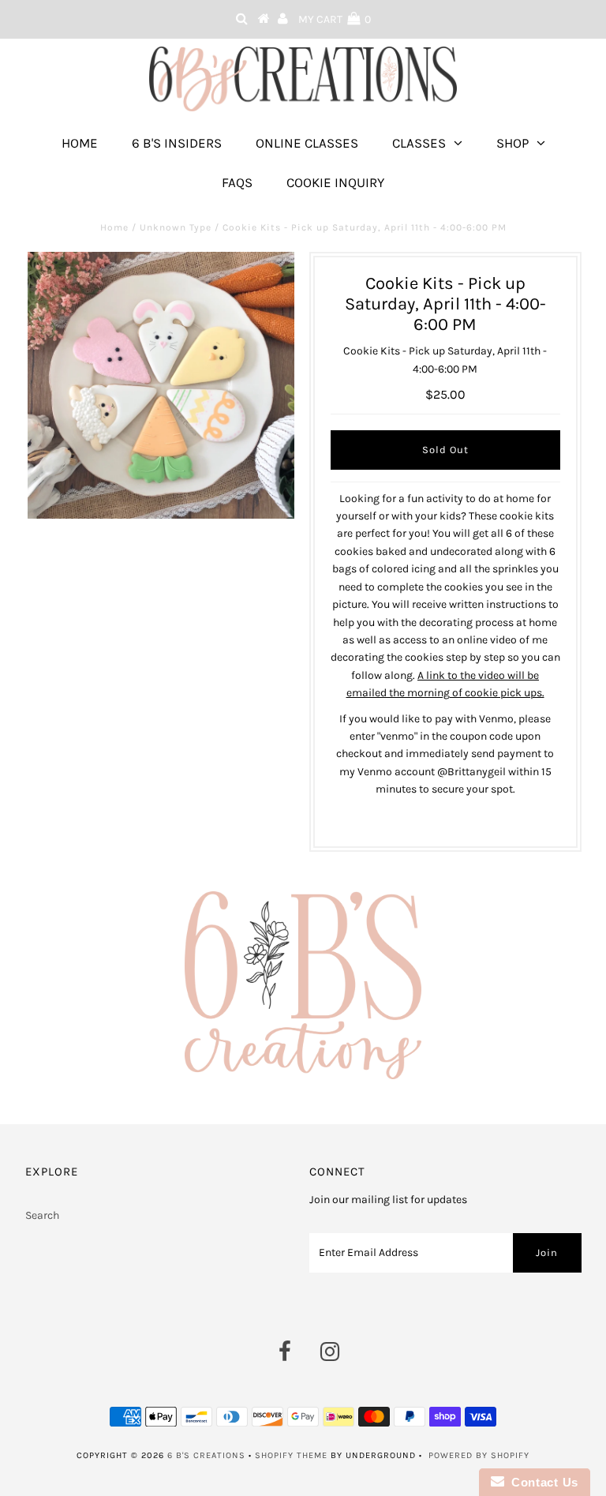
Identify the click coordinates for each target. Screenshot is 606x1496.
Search (42, 1215)
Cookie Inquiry (335, 182)
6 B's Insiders (177, 143)
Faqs (237, 182)
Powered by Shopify (478, 1455)
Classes (419, 143)
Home (80, 143)
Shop (512, 143)
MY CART (334, 19)
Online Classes (307, 143)
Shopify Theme (291, 1455)
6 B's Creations (206, 1455)
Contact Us (541, 1482)
